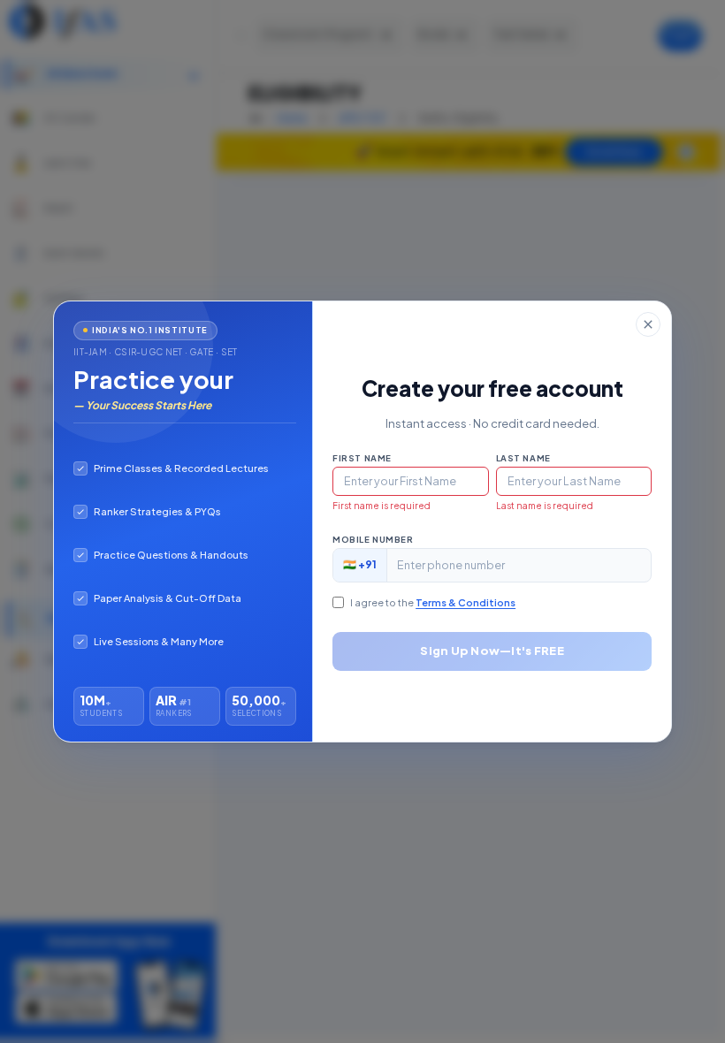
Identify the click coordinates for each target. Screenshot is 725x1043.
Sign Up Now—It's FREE (491, 650)
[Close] (648, 324)
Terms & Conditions (465, 602)
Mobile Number (372, 539)
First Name (362, 458)
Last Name (523, 458)
